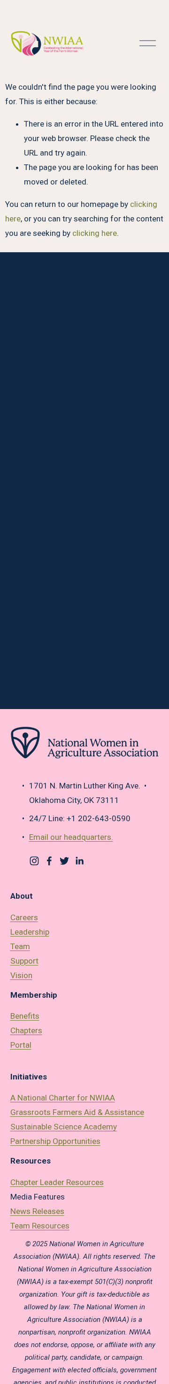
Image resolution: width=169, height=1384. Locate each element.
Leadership (29, 932)
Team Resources (39, 1225)
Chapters (26, 1030)
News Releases (37, 1211)
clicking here (94, 233)
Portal (20, 1045)
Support (24, 960)
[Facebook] (49, 861)
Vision (21, 975)
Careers (24, 917)
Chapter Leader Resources (57, 1182)
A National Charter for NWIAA (62, 1097)
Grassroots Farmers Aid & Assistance (77, 1112)
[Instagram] (34, 861)
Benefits (24, 1016)
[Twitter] (64, 861)
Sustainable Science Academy (63, 1126)
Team (20, 946)
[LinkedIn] (79, 861)
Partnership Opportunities (55, 1141)
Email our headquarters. (71, 837)
